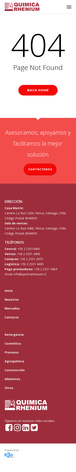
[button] (69, 7)
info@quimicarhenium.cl (30, 274)
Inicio (9, 291)
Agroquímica (14, 361)
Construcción (15, 370)
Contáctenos (40, 169)
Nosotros (12, 299)
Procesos (12, 352)
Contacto (12, 317)
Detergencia (14, 335)
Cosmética (13, 343)
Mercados (12, 308)
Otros (9, 388)
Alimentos (12, 379)
